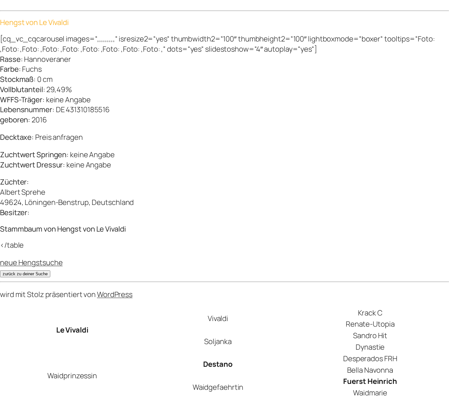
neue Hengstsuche (31, 262)
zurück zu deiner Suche (25, 273)
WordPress (114, 294)
